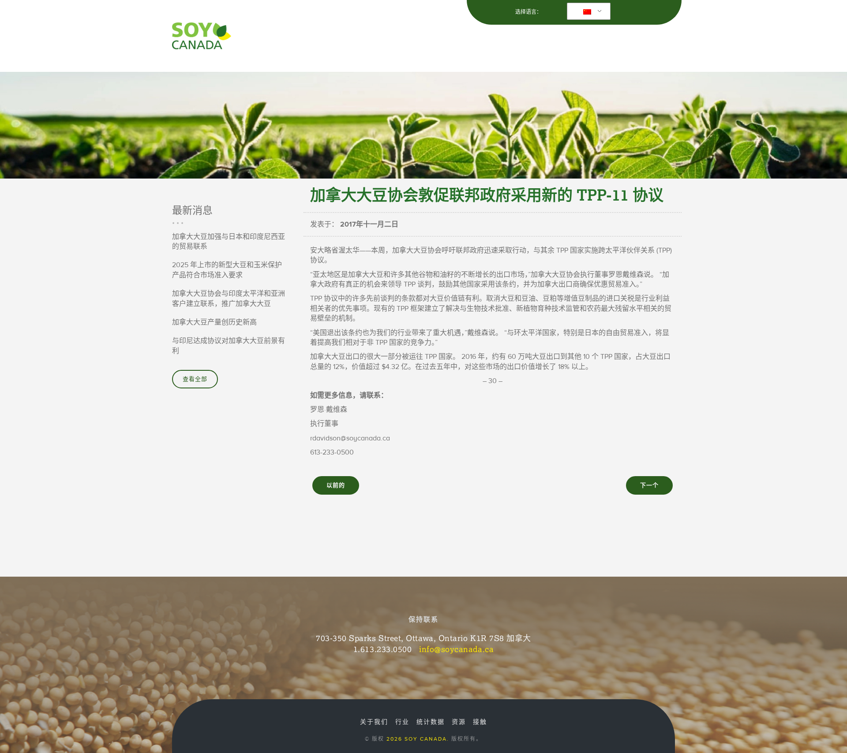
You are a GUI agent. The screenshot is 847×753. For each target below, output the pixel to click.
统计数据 (430, 722)
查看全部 (195, 379)
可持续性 (483, 39)
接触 (655, 39)
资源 (577, 39)
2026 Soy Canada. (417, 738)
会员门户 (618, 39)
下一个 (649, 485)
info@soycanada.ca (456, 649)
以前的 (335, 485)
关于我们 (397, 39)
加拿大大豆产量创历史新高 (214, 322)
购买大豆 (534, 39)
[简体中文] (587, 11)
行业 (440, 39)
